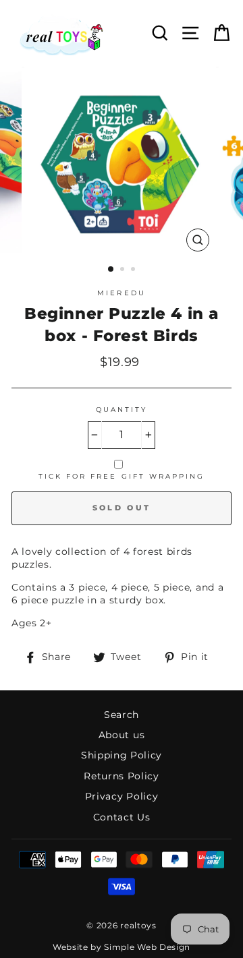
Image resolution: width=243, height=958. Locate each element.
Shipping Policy (121, 755)
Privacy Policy (122, 796)
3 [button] (134, 270)
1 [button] (111, 269)
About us (121, 734)
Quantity (121, 409)
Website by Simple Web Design (121, 947)
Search (121, 714)
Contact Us (122, 817)
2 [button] (123, 270)
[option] (121, 162)
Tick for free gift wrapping (121, 476)
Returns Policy (121, 776)
